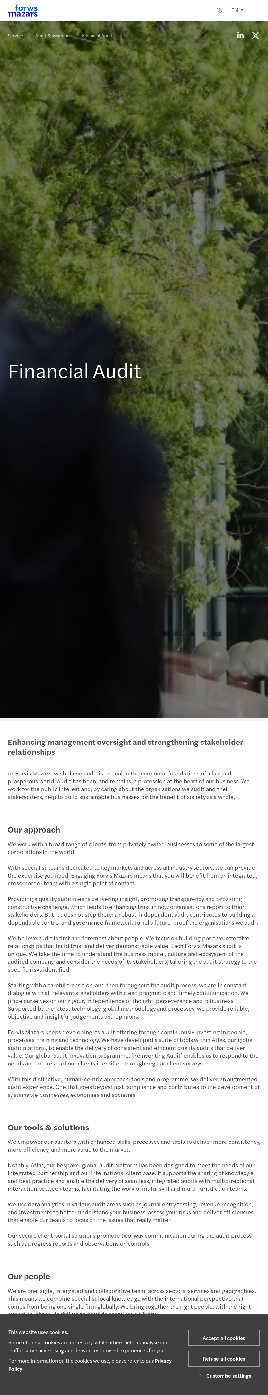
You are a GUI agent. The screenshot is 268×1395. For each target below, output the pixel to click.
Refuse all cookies (224, 1358)
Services (16, 35)
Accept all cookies (224, 1337)
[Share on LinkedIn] (240, 35)
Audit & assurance (53, 35)
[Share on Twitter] (255, 35)
